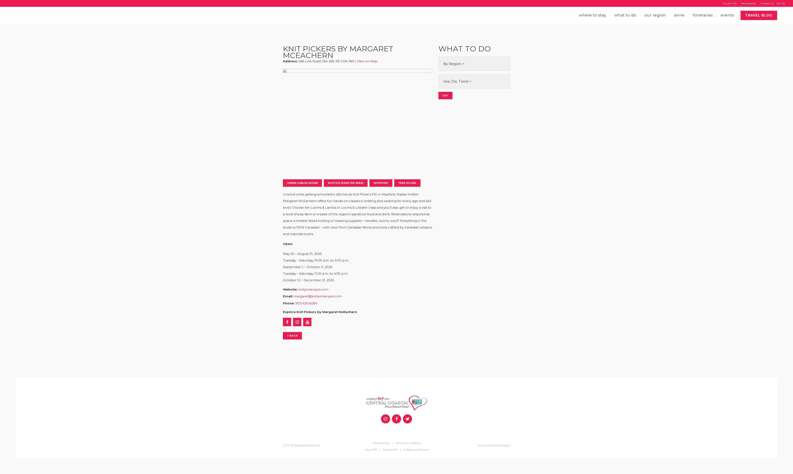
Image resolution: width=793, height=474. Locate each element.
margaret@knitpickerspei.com (318, 296)
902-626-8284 (306, 303)
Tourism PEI (729, 3)
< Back (292, 335)
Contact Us (766, 3)
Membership (748, 3)
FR (783, 3)
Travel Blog (758, 15)
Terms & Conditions (408, 443)
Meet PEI (372, 449)
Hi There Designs (499, 445)
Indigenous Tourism (416, 449)
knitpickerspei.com (313, 289)
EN (778, 3)
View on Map (367, 61)
